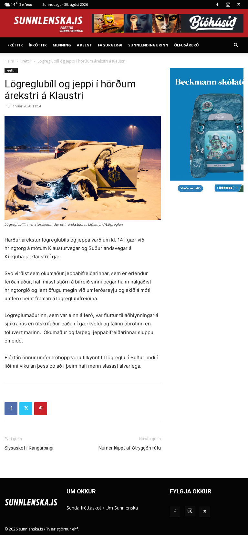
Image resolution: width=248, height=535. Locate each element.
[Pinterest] (40, 408)
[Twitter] (238, 4)
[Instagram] (228, 4)
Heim (9, 61)
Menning (62, 45)
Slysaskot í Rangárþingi (29, 448)
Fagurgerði (110, 45)
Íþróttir (38, 45)
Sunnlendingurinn (148, 45)
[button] (235, 45)
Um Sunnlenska (122, 508)
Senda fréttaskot (84, 508)
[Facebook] (217, 4)
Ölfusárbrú (186, 45)
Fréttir (15, 45)
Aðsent (84, 45)
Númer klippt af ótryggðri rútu (129, 448)
